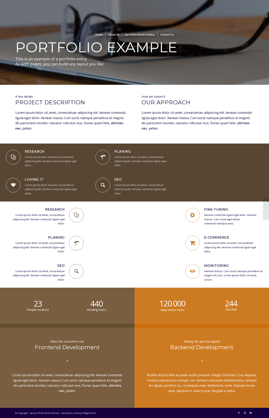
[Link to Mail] (251, 413)
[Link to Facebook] (239, 413)
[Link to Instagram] (245, 413)
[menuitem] (99, 34)
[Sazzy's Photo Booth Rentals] (134, 15)
